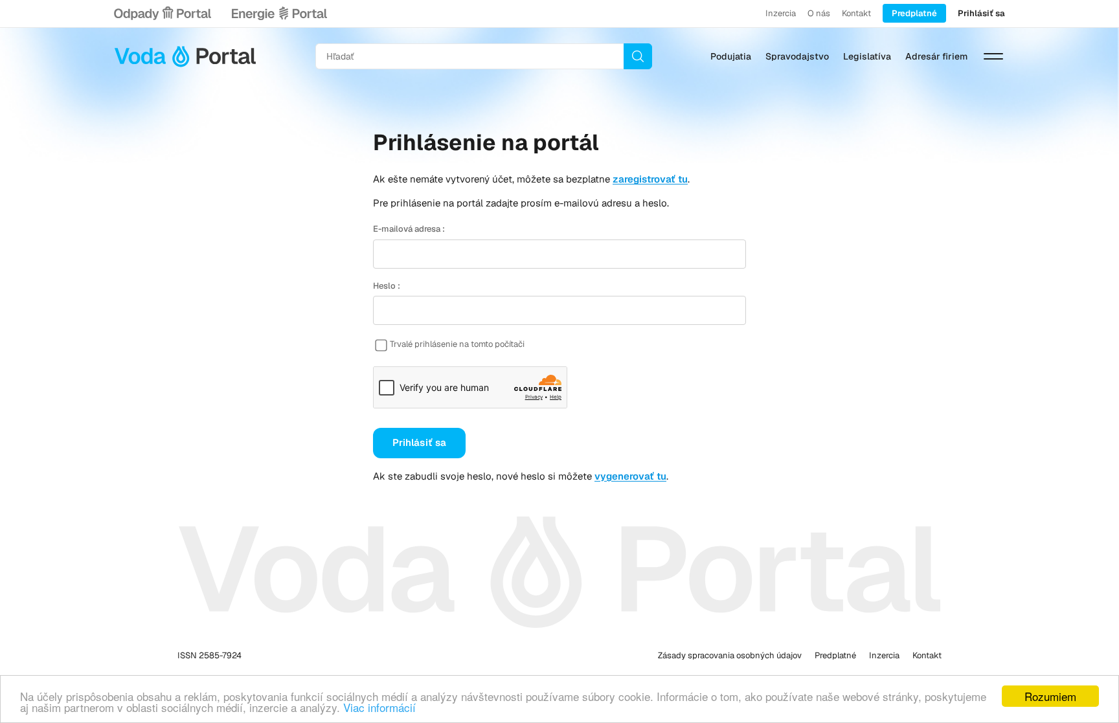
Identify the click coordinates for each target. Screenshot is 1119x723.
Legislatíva (867, 56)
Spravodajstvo (797, 56)
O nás (819, 13)
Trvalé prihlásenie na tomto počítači (457, 344)
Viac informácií (379, 707)
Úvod (185, 56)
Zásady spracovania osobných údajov (730, 655)
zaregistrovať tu (650, 179)
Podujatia (730, 56)
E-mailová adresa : (409, 228)
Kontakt (856, 13)
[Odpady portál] (162, 13)
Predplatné (914, 13)
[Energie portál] (279, 13)
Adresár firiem (936, 56)
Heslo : (386, 285)
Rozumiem (1050, 696)
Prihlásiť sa (981, 13)
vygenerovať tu (630, 476)
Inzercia (780, 13)
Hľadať (638, 56)
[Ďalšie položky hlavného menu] (993, 56)
